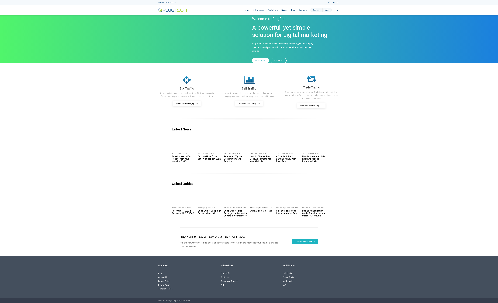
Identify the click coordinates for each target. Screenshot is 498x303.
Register (316, 10)
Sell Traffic (287, 273)
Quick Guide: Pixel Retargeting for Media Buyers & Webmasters (235, 213)
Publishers (273, 10)
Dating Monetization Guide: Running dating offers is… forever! (313, 213)
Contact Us (163, 277)
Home (247, 10)
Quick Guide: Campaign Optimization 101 (209, 212)
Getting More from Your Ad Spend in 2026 (209, 157)
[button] (337, 10)
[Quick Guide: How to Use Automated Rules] (288, 196)
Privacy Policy (164, 281)
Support (303, 10)
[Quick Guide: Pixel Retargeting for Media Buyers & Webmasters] (236, 196)
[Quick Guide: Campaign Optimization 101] (210, 196)
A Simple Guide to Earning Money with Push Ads (286, 159)
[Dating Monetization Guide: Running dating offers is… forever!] (314, 196)
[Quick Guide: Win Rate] (262, 196)
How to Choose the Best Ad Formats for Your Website (260, 159)
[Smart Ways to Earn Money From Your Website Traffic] (184, 142)
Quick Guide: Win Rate (261, 211)
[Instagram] (329, 2)
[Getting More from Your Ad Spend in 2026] (210, 142)
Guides (284, 10)
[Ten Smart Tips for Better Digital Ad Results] (236, 142)
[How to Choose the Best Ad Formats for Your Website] (262, 142)
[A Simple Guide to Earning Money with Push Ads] (288, 142)
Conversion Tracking (229, 281)
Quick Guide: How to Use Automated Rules (287, 212)
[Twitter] (338, 2)
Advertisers (258, 10)
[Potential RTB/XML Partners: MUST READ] (184, 196)
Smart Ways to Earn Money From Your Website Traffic (182, 159)
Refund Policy (164, 285)
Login (327, 10)
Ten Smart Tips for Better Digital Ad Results (233, 159)
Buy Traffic (225, 273)
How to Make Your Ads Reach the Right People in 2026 (313, 159)
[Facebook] (325, 2)
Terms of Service (165, 289)
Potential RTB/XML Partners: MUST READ (183, 212)
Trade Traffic (288, 277)
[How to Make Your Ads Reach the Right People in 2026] (314, 142)
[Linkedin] (334, 2)
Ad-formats (225, 277)
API (222, 285)
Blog (293, 10)
